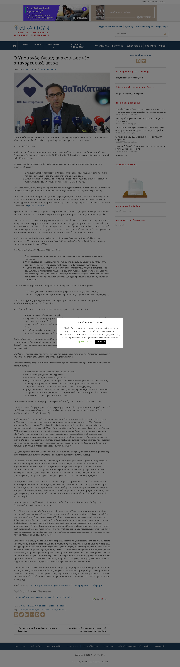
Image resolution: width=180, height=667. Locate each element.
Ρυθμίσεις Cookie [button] (84, 341)
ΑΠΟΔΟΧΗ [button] (100, 341)
